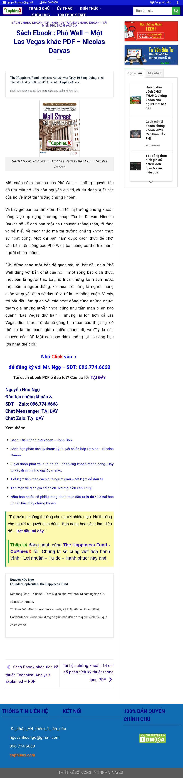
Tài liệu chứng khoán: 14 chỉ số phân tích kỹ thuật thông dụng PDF (88, 672)
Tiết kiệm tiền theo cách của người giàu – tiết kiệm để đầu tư (57, 479)
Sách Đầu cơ (67, 25)
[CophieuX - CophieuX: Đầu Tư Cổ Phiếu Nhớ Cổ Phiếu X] (12, 10)
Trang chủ (39, 8)
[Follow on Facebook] (177, 2)
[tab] (135, 73)
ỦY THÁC (65, 8)
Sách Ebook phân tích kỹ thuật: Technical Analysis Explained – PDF (31, 674)
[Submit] (176, 11)
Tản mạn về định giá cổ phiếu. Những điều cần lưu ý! (51, 488)
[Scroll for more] (151, 182)
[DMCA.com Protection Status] (152, 738)
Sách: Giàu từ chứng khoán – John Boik (41, 440)
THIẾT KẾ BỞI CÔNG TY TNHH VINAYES (90, 772)
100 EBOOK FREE (71, 15)
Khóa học (40, 15)
